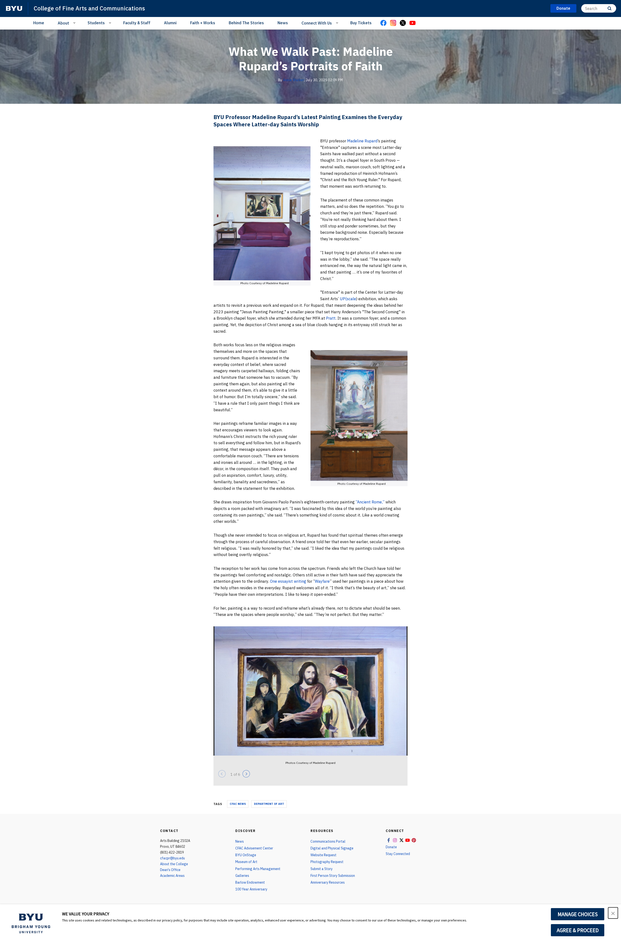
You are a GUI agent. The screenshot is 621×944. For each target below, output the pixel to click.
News (283, 22)
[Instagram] (393, 23)
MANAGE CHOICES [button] (578, 914)
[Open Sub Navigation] (75, 22)
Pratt (330, 318)
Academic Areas (172, 875)
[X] (402, 23)
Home (38, 22)
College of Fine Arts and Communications (89, 8)
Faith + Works (202, 22)
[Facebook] (383, 23)
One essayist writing (288, 581)
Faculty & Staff (136, 22)
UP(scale (348, 298)
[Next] (246, 773)
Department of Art (269, 804)
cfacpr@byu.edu (172, 858)
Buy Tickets (361, 22)
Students (96, 22)
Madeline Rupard (362, 140)
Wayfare (322, 581)
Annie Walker (293, 80)
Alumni (170, 22)
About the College (174, 864)
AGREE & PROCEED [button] (578, 930)
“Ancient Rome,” (370, 502)
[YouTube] (412, 23)
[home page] (14, 8)
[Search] (609, 8)
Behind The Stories (246, 22)
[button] (613, 913)
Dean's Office (170, 870)
